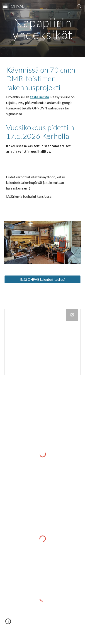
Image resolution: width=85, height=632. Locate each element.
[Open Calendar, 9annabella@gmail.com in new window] (72, 315)
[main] (42, 29)
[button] (5, 6)
